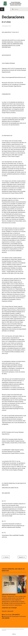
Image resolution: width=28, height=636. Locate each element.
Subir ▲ (14, 634)
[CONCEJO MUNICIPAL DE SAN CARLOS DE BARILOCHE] (14, 3)
